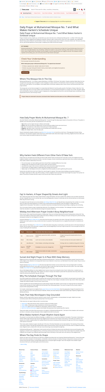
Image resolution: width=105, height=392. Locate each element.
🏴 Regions (44, 1)
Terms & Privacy (79, 371)
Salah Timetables (56, 362)
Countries (21, 367)
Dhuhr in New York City (34, 219)
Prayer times (25, 306)
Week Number (33, 371)
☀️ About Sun (56, 356)
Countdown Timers (46, 355)
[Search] (74, 9)
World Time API (73, 387)
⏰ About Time (33, 373)
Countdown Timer (68, 359)
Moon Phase (67, 365)
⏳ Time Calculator (78, 3)
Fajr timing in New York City (50, 202)
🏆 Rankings (38, 1)
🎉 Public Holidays (34, 376)
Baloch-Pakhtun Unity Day (59, 13)
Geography (21, 376)
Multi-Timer (32, 358)
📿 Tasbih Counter (57, 365)
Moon (20, 381)
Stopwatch (32, 355)
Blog (23, 17)
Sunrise (48, 3)
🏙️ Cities (34, 1)
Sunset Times (56, 353)
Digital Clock (67, 355)
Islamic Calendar (34, 370)
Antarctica (21, 361)
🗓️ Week (32, 6)
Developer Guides (82, 387)
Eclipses (55, 355)
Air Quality (21, 384)
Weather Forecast (79, 352)
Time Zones (50, 1)
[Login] (79, 9)
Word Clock (67, 358)
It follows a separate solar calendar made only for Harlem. (35, 66)
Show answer (25, 72)
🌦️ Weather (76, 1)
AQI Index (78, 353)
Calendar (67, 3)
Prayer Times (21, 379)
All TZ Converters (45, 362)
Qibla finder (24, 303)
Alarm (28, 6)
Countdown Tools (45, 356)
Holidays (62, 3)
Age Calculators (45, 353)
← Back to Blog (23, 344)
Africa (20, 352)
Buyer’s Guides (79, 361)
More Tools (78, 367)
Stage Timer (32, 359)
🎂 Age (36, 6)
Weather (21, 382)
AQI (38, 3)
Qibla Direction (56, 364)
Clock (57, 3)
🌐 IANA (55, 1)
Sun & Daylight (22, 374)
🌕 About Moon (56, 358)
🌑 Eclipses (42, 3)
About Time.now (79, 368)
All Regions (21, 365)
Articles (77, 358)
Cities (20, 368)
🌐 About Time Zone (34, 374)
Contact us (78, 370)
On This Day (33, 367)
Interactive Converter (46, 361)
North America (22, 356)
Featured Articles (79, 359)
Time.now (24, 9)
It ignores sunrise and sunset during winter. (32, 70)
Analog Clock (67, 353)
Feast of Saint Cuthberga (47, 13)
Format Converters (46, 364)
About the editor (79, 362)
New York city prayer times (48, 132)
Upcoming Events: (27, 13)
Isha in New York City (29, 267)
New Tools (78, 365)
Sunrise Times (56, 352)
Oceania (20, 359)
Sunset (53, 3)
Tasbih (23, 305)
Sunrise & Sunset (68, 364)
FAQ (72, 3)
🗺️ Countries (28, 1)
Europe (20, 355)
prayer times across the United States (50, 289)
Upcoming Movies (45, 371)
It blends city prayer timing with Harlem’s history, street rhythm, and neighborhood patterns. (43, 68)
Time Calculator (45, 352)
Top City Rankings (22, 370)
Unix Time (44, 365)
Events (43, 370)
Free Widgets (67, 352)
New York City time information (29, 308)
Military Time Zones (34, 361)
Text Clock (67, 356)
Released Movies (45, 373)
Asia (20, 353)
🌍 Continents (22, 1)
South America (22, 358)
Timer (31, 356)
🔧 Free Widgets (23, 3)
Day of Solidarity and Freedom (72, 13)
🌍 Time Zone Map (62, 1)
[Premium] (77, 9)
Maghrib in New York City (33, 264)
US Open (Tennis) (37, 13)
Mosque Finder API (57, 367)
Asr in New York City (38, 225)
